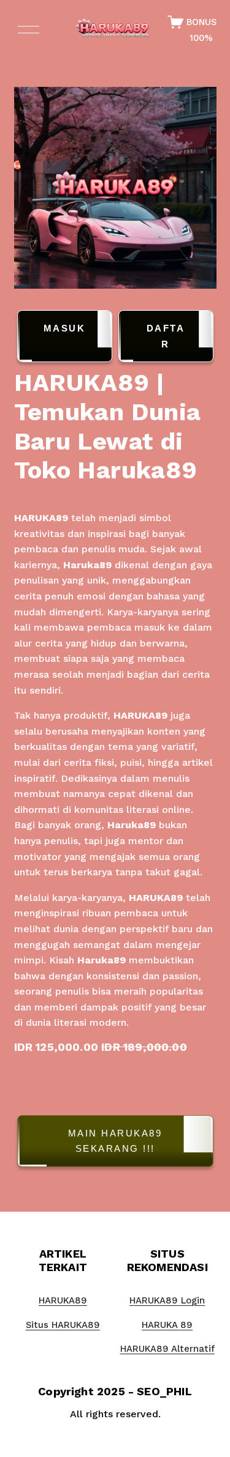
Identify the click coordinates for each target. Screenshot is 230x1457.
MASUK (65, 328)
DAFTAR (166, 336)
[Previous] (32, 187)
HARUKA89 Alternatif (167, 1348)
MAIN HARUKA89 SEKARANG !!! (115, 1141)
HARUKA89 (41, 518)
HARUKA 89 (167, 1324)
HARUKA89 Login (167, 1300)
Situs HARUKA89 (63, 1324)
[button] (115, 1143)
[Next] (197, 187)
